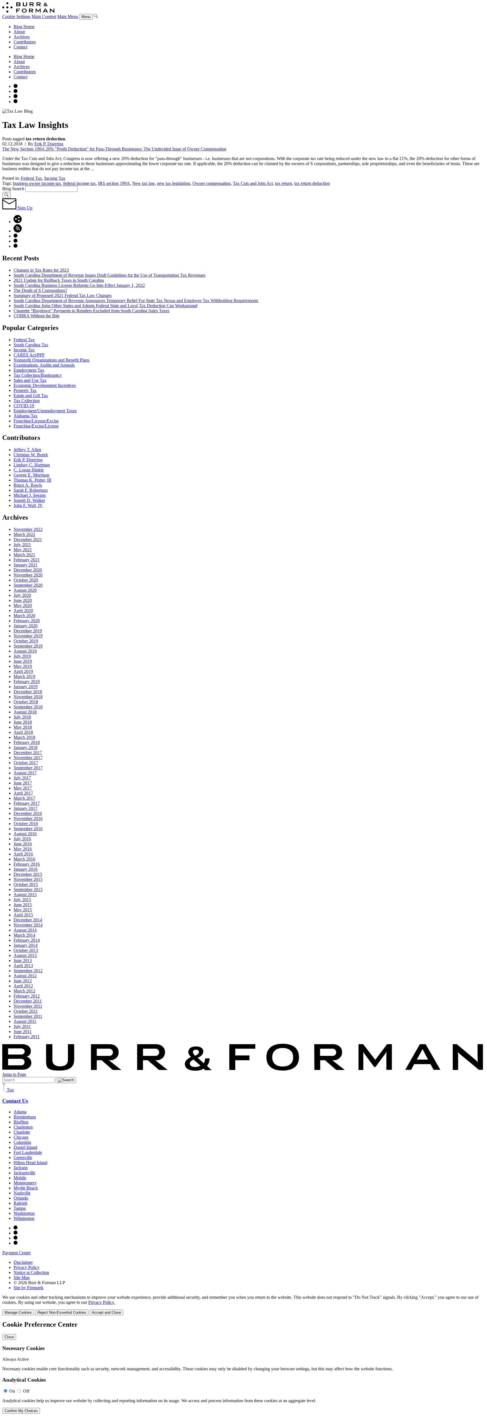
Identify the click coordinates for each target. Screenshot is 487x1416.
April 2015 (23, 914)
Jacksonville (24, 1172)
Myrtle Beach (26, 1187)
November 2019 (28, 635)
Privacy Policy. (101, 1302)
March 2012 (24, 991)
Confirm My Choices (21, 1411)
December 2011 (28, 1001)
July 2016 (22, 838)
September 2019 (28, 646)
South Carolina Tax (31, 344)
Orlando (21, 1198)
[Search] (96, 16)
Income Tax (54, 178)
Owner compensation (211, 183)
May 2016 (23, 849)
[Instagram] (15, 86)
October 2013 (26, 950)
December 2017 (28, 752)
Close (9, 1337)
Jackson (21, 1167)
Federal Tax (31, 178)
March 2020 (24, 615)
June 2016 (23, 843)
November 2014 (28, 925)
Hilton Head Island (30, 1162)
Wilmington (24, 1218)
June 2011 (23, 1031)
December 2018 (28, 691)
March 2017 (24, 798)
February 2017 (27, 803)
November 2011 (28, 1006)
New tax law (143, 183)
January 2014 (25, 945)
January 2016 (25, 869)
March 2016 (24, 859)
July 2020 (22, 595)
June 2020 (23, 600)
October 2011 (26, 1011)
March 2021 (24, 554)
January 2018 (25, 747)
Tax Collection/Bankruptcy (38, 375)
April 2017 (23, 793)
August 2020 (25, 590)
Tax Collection (27, 400)
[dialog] (243, 1305)
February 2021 (27, 559)
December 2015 (28, 874)
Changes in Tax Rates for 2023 (41, 270)
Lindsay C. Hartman (32, 464)
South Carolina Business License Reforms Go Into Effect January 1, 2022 (79, 285)
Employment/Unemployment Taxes (45, 410)
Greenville (23, 1157)
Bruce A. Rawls (28, 485)
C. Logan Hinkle (29, 469)
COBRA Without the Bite (36, 315)
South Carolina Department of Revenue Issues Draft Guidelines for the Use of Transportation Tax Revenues (109, 275)
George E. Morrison (31, 475)
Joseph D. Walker (29, 500)
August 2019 (25, 651)
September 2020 (28, 585)
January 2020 (25, 625)
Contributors (25, 41)
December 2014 (28, 920)
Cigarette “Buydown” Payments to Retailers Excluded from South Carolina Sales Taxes (91, 310)
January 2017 (25, 808)
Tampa (20, 1208)
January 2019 (25, 686)
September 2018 (28, 706)
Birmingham (25, 1116)
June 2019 (23, 661)
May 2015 (23, 909)
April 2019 (23, 671)
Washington (24, 1213)
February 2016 (27, 864)
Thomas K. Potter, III (32, 480)
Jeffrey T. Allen (27, 449)
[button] (18, 221)
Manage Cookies (18, 1312)
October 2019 (26, 641)
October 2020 (26, 580)
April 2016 (23, 854)
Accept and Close (106, 1312)
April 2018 (23, 732)
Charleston (23, 1127)
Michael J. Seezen (30, 495)
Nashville (22, 1193)
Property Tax (25, 390)
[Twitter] (15, 96)
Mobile (20, 1177)
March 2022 (24, 534)
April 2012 (23, 985)
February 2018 (27, 742)
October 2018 (26, 701)
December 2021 (28, 539)
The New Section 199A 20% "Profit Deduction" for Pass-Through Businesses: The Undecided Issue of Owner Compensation (114, 149)
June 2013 (23, 960)
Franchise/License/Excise (36, 420)
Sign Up (24, 207)
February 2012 (27, 996)
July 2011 (22, 1026)
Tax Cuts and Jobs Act (253, 183)
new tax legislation (173, 183)
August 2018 (25, 712)
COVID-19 (24, 405)
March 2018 (24, 737)
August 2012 (25, 975)
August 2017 (25, 772)
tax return (283, 183)
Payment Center (16, 1252)
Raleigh (20, 1203)
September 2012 (28, 970)
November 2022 (28, 529)
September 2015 (28, 889)
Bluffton (21, 1122)
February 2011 (26, 1036)
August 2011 (25, 1021)
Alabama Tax (25, 415)
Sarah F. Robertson (31, 490)
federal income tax (79, 183)
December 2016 (28, 813)
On (12, 1391)
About (19, 31)
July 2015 (22, 899)
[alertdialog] (243, 1367)
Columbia (22, 1142)
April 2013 (23, 965)
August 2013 (25, 955)
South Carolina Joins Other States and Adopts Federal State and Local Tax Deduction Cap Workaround (105, 305)
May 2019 (23, 666)
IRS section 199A (114, 183)
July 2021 (22, 544)
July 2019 (22, 656)
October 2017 (26, 762)
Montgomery (25, 1182)
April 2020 (23, 610)
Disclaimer (23, 1262)
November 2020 (28, 575)
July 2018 (22, 717)
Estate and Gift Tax (31, 395)
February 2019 (27, 681)
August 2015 (25, 894)
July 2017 (22, 777)
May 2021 (23, 549)
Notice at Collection (31, 1272)
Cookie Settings (16, 16)
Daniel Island (25, 1147)
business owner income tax (37, 183)
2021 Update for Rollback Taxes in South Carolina (59, 280)
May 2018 (23, 727)
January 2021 (25, 564)
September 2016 (28, 828)
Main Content (44, 16)
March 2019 (24, 676)
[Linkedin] (15, 101)
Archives (22, 36)
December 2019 (28, 630)
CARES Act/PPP (29, 355)
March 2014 (24, 935)
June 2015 (23, 904)
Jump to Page (14, 1074)
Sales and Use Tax (30, 380)
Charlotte (22, 1132)
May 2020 (23, 605)
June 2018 (23, 722)
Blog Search (13, 188)
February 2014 (27, 940)
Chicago (21, 1137)
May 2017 (23, 788)
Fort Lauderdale (28, 1152)
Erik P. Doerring (48, 143)
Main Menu (67, 16)
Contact (20, 47)
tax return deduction (312, 183)
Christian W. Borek (31, 454)
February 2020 (27, 620)
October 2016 (26, 823)
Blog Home (24, 26)
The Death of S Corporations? (40, 290)
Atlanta (20, 1111)
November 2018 (28, 696)
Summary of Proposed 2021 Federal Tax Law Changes (63, 295)
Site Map (22, 1277)
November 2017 (28, 757)
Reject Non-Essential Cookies (61, 1312)
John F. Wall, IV (28, 505)
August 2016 (25, 833)
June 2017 (23, 783)
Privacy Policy (26, 1267)
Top (10, 1089)
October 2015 (26, 884)
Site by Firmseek (28, 1287)
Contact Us (15, 1101)
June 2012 (23, 980)
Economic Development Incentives (45, 385)
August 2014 (25, 930)
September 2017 (28, 767)
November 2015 (28, 879)
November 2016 (28, 818)
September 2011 (28, 1016)
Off (26, 1391)
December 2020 (28, 570)
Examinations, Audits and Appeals (44, 365)
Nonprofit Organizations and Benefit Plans (51, 360)
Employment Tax (29, 370)
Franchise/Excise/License (36, 426)
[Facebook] (15, 91)
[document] (243, 1367)
